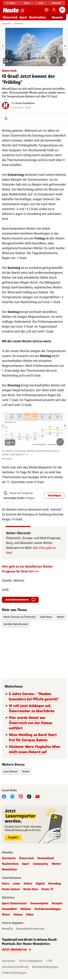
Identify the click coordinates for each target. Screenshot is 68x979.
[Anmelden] (54, 10)
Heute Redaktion (25, 103)
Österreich (10, 17)
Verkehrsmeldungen (47, 909)
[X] (12, 796)
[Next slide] (65, 46)
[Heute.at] (11, 10)
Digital (40, 883)
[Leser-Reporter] (46, 10)
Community (40, 864)
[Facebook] (4, 796)
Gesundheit (9, 909)
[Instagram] (21, 796)
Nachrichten (10, 864)
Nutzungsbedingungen (45, 967)
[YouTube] (37, 796)
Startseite (6, 23)
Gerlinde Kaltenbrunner (15, 624)
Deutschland (45, 858)
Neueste (57, 17)
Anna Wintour (10, 771)
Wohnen (25, 909)
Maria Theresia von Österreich (19, 617)
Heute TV (47, 889)
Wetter (60, 617)
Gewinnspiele (39, 903)
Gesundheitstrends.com (30, 929)
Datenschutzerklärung (15, 967)
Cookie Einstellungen (14, 973)
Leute (16, 883)
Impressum (8, 961)
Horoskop (54, 883)
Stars (5, 883)
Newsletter (9, 869)
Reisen (18, 914)
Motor (6, 914)
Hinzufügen (54, 495)
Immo (27, 3)
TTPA (49, 961)
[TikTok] (29, 796)
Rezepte (57, 903)
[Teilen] (6, 118)
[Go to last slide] (3, 46)
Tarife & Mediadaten (30, 961)
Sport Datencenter (14, 903)
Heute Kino (30, 889)
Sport (23, 17)
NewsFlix (56, 3)
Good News (46, 617)
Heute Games (11, 889)
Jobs (41, 3)
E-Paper (11, 3)
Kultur (28, 883)
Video (29, 914)
